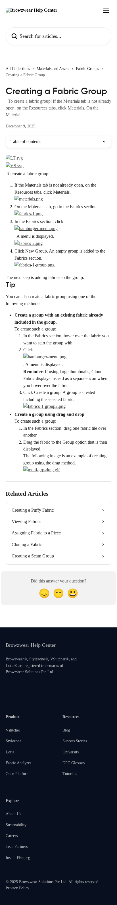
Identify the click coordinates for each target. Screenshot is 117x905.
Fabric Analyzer (18, 763)
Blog (66, 730)
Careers (12, 836)
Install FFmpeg (18, 858)
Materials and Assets (53, 69)
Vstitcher (13, 730)
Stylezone (13, 741)
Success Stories (74, 741)
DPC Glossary (73, 763)
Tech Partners (17, 846)
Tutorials (69, 774)
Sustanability (16, 825)
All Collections (18, 69)
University (70, 752)
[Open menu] (106, 10)
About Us (13, 814)
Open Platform (18, 774)
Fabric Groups (87, 69)
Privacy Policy (17, 888)
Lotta (10, 752)
